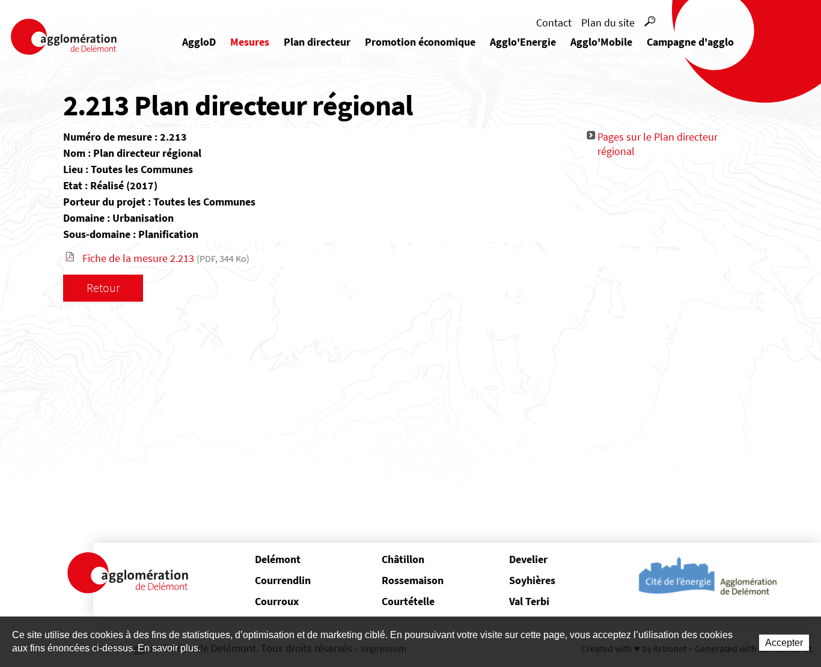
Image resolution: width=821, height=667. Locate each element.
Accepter (784, 643)
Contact (554, 22)
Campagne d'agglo (690, 42)
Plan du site (608, 22)
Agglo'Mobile (601, 42)
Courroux (277, 601)
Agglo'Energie (523, 42)
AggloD (199, 42)
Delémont (278, 559)
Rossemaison (413, 580)
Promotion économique (420, 42)
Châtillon (403, 559)
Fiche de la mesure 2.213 (165, 258)
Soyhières (532, 580)
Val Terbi (529, 601)
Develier (528, 559)
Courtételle (408, 601)
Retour (103, 287)
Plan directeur (317, 42)
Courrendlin (283, 580)
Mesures (249, 42)
